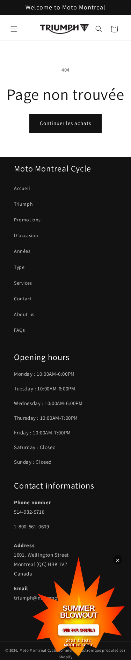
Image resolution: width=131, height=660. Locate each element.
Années (22, 251)
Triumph (23, 204)
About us (24, 314)
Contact (23, 298)
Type (19, 267)
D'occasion (26, 235)
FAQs (19, 330)
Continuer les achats (65, 123)
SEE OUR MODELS (79, 630)
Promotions (27, 220)
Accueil (22, 188)
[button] (14, 29)
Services (23, 283)
